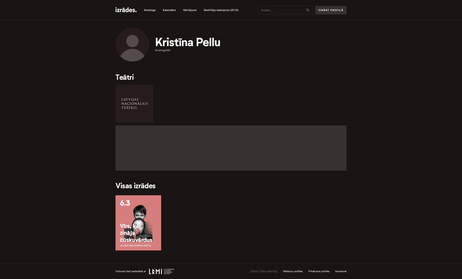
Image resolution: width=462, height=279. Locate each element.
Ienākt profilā (330, 10)
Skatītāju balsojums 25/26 (221, 10)
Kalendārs (169, 10)
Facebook (340, 271)
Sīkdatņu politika (293, 271)
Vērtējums (190, 10)
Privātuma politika (319, 271)
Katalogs (150, 10)
